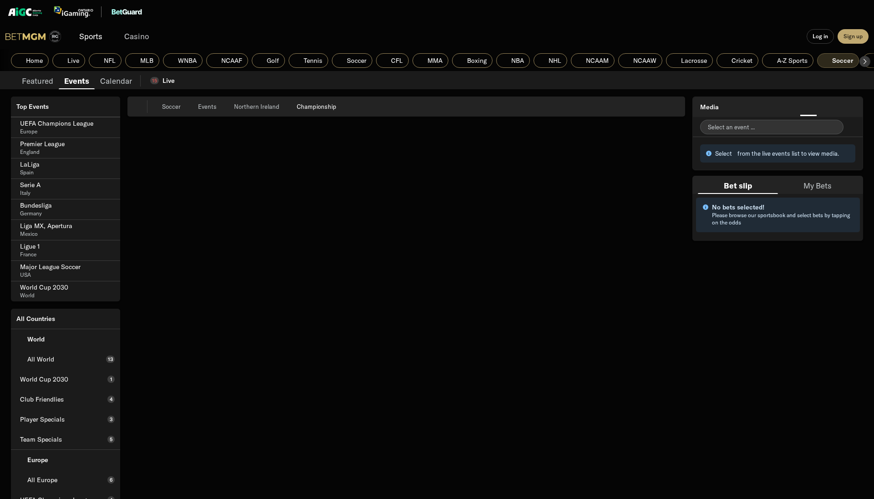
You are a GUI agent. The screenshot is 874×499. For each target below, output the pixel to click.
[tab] (37, 80)
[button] (864, 61)
